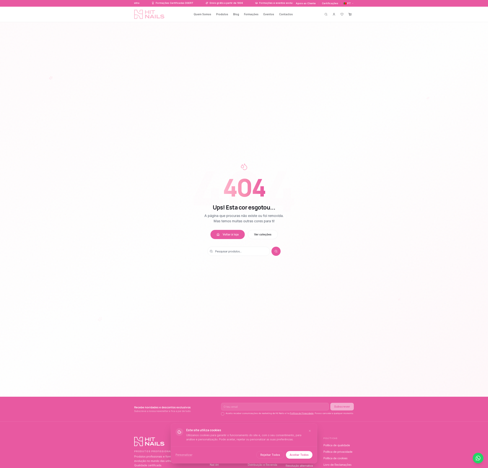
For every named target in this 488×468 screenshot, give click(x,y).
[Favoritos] (342, 14)
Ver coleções (262, 234)
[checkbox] (222, 413)
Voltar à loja (231, 234)
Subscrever (342, 406)
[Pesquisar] (326, 14)
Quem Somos (202, 14)
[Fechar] (309, 430)
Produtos (222, 14)
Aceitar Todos (299, 454)
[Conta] (334, 14)
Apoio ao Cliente (306, 3)
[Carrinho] (350, 14)
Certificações (330, 3)
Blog (236, 14)
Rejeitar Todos (270, 454)
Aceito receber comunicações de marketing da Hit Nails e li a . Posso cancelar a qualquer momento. (290, 413)
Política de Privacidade (302, 413)
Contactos (286, 14)
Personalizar (184, 454)
